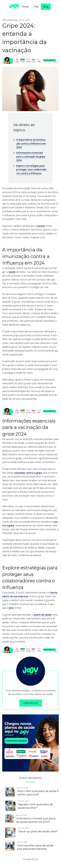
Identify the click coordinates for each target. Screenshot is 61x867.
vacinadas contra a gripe (28, 472)
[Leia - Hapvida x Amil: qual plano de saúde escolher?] (10, 805)
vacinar (41, 225)
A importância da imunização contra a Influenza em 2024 (31, 143)
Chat (35, 6)
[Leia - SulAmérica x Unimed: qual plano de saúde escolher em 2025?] (9, 818)
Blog (45, 6)
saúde (12, 272)
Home (25, 6)
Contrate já (30, 703)
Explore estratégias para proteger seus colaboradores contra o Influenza (31, 169)
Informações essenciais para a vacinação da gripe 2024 (30, 156)
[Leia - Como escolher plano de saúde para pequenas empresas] (10, 845)
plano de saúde (43, 614)
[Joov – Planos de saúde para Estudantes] (30, 742)
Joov (11, 607)
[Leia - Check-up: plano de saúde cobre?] (10, 832)
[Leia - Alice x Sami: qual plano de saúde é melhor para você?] (10, 791)
